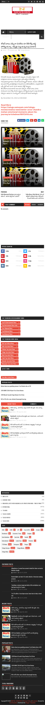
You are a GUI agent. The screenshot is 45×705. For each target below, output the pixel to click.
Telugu (26, 544)
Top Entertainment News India (10, 325)
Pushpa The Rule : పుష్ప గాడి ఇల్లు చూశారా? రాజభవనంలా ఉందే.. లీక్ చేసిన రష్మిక (22, 182)
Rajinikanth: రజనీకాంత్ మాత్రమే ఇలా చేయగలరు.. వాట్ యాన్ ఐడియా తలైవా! (22, 142)
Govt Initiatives (5, 537)
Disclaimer (35, 701)
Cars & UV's (5, 496)
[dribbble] (34, 1)
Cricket (38, 530)
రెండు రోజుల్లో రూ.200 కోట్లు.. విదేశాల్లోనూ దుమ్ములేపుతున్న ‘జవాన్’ (22, 163)
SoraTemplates (13, 703)
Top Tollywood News (10, 328)
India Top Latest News (9, 346)
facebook (40, 204)
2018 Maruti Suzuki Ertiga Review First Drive (12, 395)
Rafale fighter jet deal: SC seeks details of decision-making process (27, 578)
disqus (34, 204)
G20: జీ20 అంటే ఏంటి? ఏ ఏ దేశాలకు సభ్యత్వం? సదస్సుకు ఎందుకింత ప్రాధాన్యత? (25, 425)
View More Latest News (8, 377)
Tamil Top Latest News (9, 358)
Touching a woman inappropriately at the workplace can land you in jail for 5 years (26, 586)
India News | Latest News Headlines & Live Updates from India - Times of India (22, 503)
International (6, 507)
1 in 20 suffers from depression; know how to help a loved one (26, 594)
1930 (3, 530)
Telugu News (6, 521)
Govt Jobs (17, 537)
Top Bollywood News (10, 331)
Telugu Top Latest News (9, 352)
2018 (11, 530)
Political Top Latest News (9, 349)
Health (26, 537)
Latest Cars (32, 32)
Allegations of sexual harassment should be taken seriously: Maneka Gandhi (27, 569)
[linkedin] (43, 1)
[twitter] (31, 1)
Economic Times (6, 500)
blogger (27, 204)
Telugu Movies (25, 50)
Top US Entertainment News (10, 322)
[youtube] (27, 698)
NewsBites (6, 37)
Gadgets (29, 533)
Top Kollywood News (10, 334)
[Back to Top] (30, 695)
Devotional (4, 533)
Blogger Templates (31, 703)
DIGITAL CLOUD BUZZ (16, 701)
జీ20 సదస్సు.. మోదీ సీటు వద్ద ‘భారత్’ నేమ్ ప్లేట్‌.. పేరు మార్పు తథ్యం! (26, 409)
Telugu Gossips (6, 514)
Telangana (16, 544)
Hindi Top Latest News (9, 355)
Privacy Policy (27, 701)
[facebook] (29, 1)
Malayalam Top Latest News (9, 364)
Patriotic (31, 541)
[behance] (40, 1)
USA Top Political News (9, 343)
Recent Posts (12, 404)
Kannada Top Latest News (9, 361)
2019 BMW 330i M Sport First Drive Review (12, 390)
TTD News (5, 510)
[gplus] (21, 698)
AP (18, 530)
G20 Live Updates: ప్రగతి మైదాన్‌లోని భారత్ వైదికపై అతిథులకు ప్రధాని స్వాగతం (26, 434)
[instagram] (37, 1)
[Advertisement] (22, 292)
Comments (33, 404)
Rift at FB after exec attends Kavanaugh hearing (13, 399)
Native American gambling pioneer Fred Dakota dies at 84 (16, 386)
